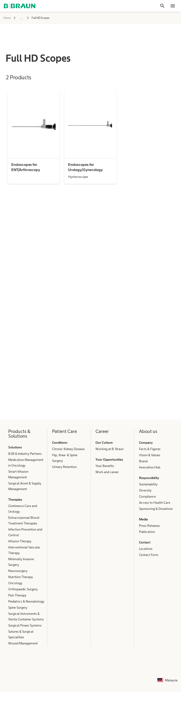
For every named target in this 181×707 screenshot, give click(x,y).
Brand (143, 461)
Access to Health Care (154, 502)
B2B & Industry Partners (25, 453)
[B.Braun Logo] (19, 6)
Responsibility (149, 478)
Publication (147, 532)
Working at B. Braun (109, 449)
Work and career (107, 472)
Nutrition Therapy (20, 577)
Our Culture (104, 442)
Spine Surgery (17, 607)
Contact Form (148, 555)
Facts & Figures (149, 449)
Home (7, 18)
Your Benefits (104, 466)
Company (146, 442)
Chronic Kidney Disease (68, 449)
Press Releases (149, 525)
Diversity (145, 490)
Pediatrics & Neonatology (26, 601)
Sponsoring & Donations (156, 509)
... (21, 18)
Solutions (15, 447)
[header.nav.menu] (172, 6)
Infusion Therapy (19, 541)
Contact (144, 542)
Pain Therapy (17, 595)
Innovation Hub (149, 467)
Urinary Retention (64, 467)
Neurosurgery (18, 571)
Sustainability (148, 484)
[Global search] (162, 6)
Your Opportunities (109, 459)
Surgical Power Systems (25, 625)
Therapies (15, 499)
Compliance (147, 496)
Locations (145, 549)
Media (143, 519)
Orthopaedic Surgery (23, 589)
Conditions (59, 442)
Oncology (15, 583)
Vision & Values (149, 455)
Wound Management (23, 643)
